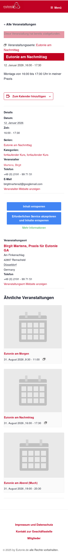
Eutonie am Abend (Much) (21, 483)
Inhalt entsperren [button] (34, 206)
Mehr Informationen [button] (34, 227)
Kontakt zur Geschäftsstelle (34, 531)
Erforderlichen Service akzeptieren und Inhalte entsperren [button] (34, 218)
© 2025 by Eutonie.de (16, 550)
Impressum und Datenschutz (34, 524)
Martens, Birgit (12, 165)
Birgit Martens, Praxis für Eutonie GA (31, 247)
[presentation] (33, 326)
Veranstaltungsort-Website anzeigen (25, 284)
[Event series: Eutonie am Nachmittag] (45, 423)
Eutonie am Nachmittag (18, 145)
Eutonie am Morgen (16, 353)
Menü (58, 7)
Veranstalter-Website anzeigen (22, 189)
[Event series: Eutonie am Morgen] (44, 359)
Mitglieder (34, 538)
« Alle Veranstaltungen (20, 24)
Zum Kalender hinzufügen (29, 96)
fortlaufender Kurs (14, 155)
